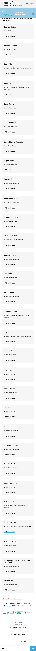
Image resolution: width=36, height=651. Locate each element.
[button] (32, 14)
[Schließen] (1, 3)
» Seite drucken (18, 599)
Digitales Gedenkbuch (16, 604)
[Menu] (33, 648)
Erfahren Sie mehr (9, 36)
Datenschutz (18, 625)
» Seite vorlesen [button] (7, 599)
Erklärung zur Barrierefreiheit (18, 627)
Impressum (18, 622)
